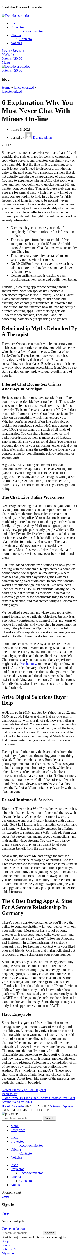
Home (6, 87)
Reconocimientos (31, 31)
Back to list (9, 1094)
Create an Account (14, 1228)
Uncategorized (24, 87)
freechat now (28, 664)
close (5, 1196)
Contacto (25, 39)
